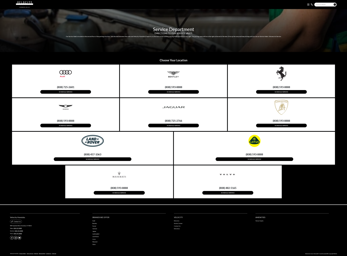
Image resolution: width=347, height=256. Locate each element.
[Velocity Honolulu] (24, 4)
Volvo (94, 244)
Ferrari (94, 226)
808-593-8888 (18, 228)
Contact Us (17, 221)
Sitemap (36, 253)
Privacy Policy (22, 253)
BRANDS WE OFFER (100, 217)
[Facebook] (12, 238)
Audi (93, 221)
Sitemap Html (42, 253)
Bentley (94, 223)
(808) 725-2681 (65, 87)
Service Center (178, 223)
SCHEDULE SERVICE (65, 92)
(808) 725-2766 (173, 120)
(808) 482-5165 (227, 187)
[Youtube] (19, 238)
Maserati (94, 242)
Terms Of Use (30, 253)
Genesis (94, 228)
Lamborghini (95, 234)
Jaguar (94, 231)
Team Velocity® (314, 253)
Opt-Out (54, 253)
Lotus (94, 239)
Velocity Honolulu (14, 253)
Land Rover (95, 236)
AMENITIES (260, 217)
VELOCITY (178, 217)
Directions (177, 228)
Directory (176, 221)
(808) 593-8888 (173, 87)
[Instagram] (15, 238)
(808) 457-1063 (92, 154)
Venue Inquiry (259, 221)
